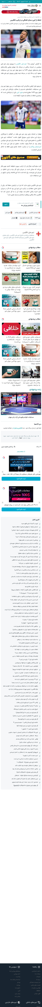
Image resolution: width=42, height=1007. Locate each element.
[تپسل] (2, 156)
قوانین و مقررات (17, 428)
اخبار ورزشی (17, 974)
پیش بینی (17, 994)
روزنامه (18, 985)
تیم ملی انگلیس (21, 64)
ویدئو (18, 982)
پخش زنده (17, 996)
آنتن (19, 991)
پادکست (18, 977)
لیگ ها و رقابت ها (15, 980)
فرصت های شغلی (35, 985)
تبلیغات (38, 977)
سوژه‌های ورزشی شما (14, 971)
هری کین (19, 92)
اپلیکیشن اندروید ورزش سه (9, 5)
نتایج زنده (17, 988)
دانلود (6, 204)
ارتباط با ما (37, 974)
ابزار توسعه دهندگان (35, 982)
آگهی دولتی (37, 994)
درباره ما (38, 980)
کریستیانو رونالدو (35, 147)
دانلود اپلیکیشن (36, 971)
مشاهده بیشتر (20, 451)
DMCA (38, 991)
